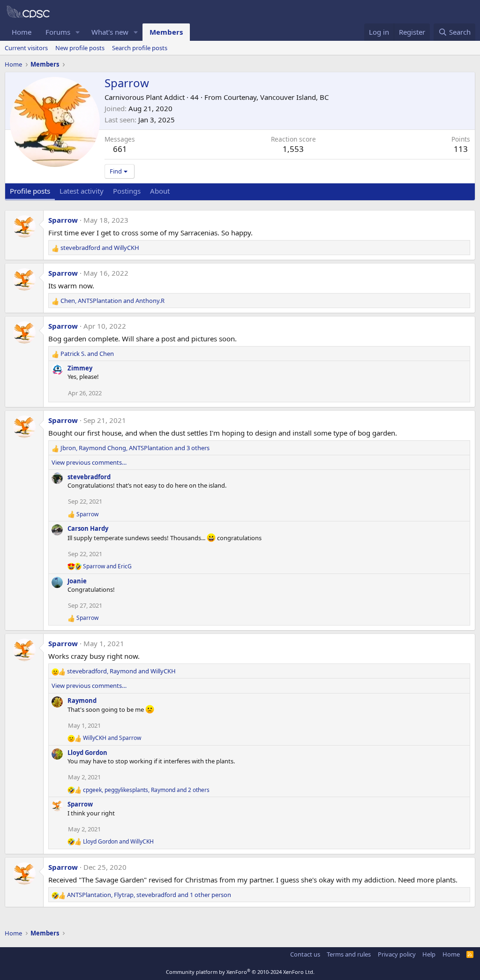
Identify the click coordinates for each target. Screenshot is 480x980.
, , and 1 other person (149, 894)
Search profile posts (139, 48)
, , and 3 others (135, 448)
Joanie (77, 581)
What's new (109, 32)
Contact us (305, 954)
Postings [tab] (127, 191)
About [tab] (160, 191)
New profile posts (80, 48)
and (99, 247)
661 (120, 148)
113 (461, 148)
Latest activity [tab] (82, 191)
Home (21, 32)
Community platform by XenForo (240, 971)
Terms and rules (349, 954)
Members (166, 32)
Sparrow (63, 220)
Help (428, 954)
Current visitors (26, 48)
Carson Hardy (88, 528)
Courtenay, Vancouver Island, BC (276, 97)
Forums (57, 32)
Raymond (82, 700)
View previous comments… (89, 462)
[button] (77, 32)
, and (112, 300)
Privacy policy (397, 954)
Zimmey (80, 368)
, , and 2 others (146, 790)
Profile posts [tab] (30, 191)
